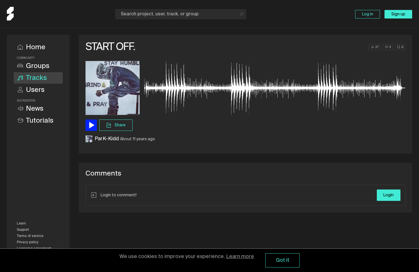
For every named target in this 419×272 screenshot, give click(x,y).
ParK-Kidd (107, 139)
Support (23, 230)
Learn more (240, 256)
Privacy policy (27, 242)
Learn (21, 223)
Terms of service (30, 236)
